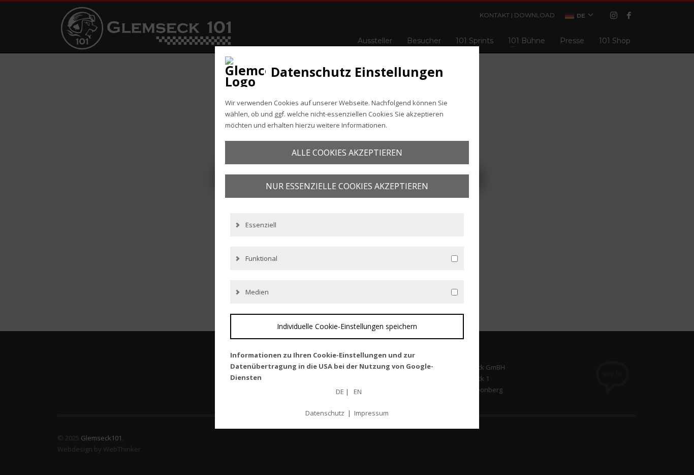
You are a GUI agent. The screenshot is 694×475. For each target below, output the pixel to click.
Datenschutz (324, 413)
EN (358, 391)
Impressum (371, 413)
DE (340, 391)
